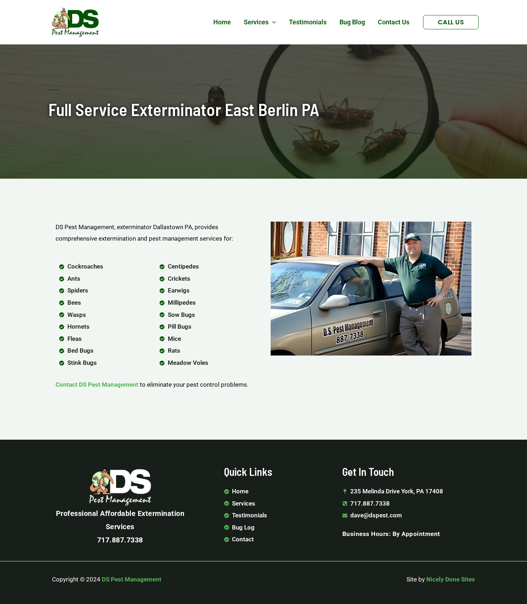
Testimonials (308, 22)
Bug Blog (352, 22)
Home (222, 22)
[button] (272, 22)
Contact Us (393, 22)
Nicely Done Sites (450, 579)
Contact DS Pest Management (97, 384)
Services (256, 22)
